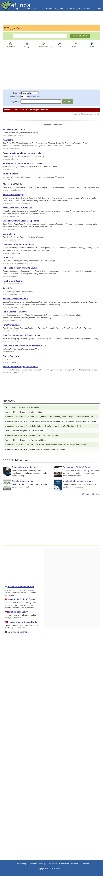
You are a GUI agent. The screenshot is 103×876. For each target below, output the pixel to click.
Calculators (39, 8)
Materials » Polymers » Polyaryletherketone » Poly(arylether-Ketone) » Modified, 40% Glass (45, 426)
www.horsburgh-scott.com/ (13, 284)
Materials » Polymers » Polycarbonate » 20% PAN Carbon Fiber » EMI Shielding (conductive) (45, 445)
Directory (75, 864)
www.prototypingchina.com (13, 373)
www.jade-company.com (12, 294)
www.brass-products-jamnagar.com (16, 203)
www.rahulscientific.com (12, 320)
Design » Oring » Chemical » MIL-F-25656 (23, 412)
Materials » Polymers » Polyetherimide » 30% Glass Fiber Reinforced (35, 449)
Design (27, 46)
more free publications (18, 632)
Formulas (76, 46)
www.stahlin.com (9, 362)
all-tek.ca (6, 180)
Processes (43, 46)
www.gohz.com (8, 169)
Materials (11, 46)
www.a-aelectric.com (11, 148)
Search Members (73, 8)
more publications (92, 494)
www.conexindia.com (11, 229)
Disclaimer (52, 864)
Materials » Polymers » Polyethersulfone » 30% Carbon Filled (31, 435)
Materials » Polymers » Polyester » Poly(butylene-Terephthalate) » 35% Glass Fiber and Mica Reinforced (50, 421)
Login (99, 8)
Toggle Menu (14, 28)
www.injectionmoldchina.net (13, 135)
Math (92, 46)
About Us (33, 864)
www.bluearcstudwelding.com (14, 190)
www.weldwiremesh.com (12, 276)
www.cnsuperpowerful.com (13, 307)
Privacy (42, 864)
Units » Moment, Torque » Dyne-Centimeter (24, 431)
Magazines (59, 8)
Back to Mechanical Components (87, 114)
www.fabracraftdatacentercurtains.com (17, 263)
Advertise (85, 864)
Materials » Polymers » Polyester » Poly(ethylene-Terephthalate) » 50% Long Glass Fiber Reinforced (49, 416)
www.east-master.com (11, 253)
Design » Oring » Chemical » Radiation (22, 407)
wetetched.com (8, 352)
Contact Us (64, 864)
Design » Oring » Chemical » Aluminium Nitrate (25, 440)
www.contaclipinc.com (11, 240)
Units (60, 46)
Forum (49, 8)
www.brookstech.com (11, 216)
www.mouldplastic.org (11, 159)
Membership (88, 8)
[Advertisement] (23, 734)
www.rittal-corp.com (10, 331)
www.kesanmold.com (11, 341)
